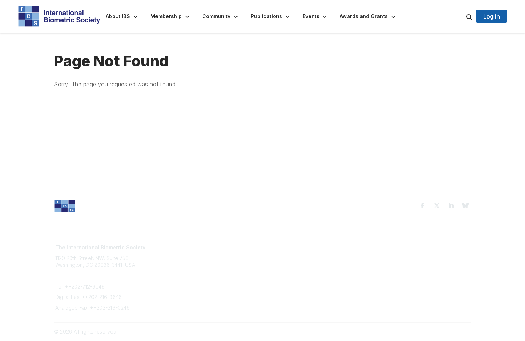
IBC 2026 (277, 261)
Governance (387, 254)
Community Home (287, 247)
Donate (169, 275)
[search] (460, 16)
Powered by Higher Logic (440, 332)
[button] (122, 16)
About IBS (172, 254)
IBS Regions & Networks (295, 254)
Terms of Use (388, 247)
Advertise (172, 268)
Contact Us (174, 261)
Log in (491, 16)
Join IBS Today (178, 247)
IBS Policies (174, 282)
